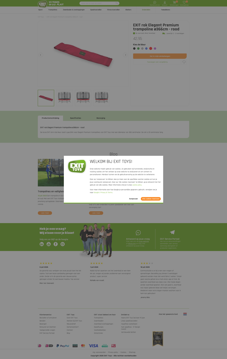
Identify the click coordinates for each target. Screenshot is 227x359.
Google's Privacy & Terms (103, 192)
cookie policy (137, 185)
